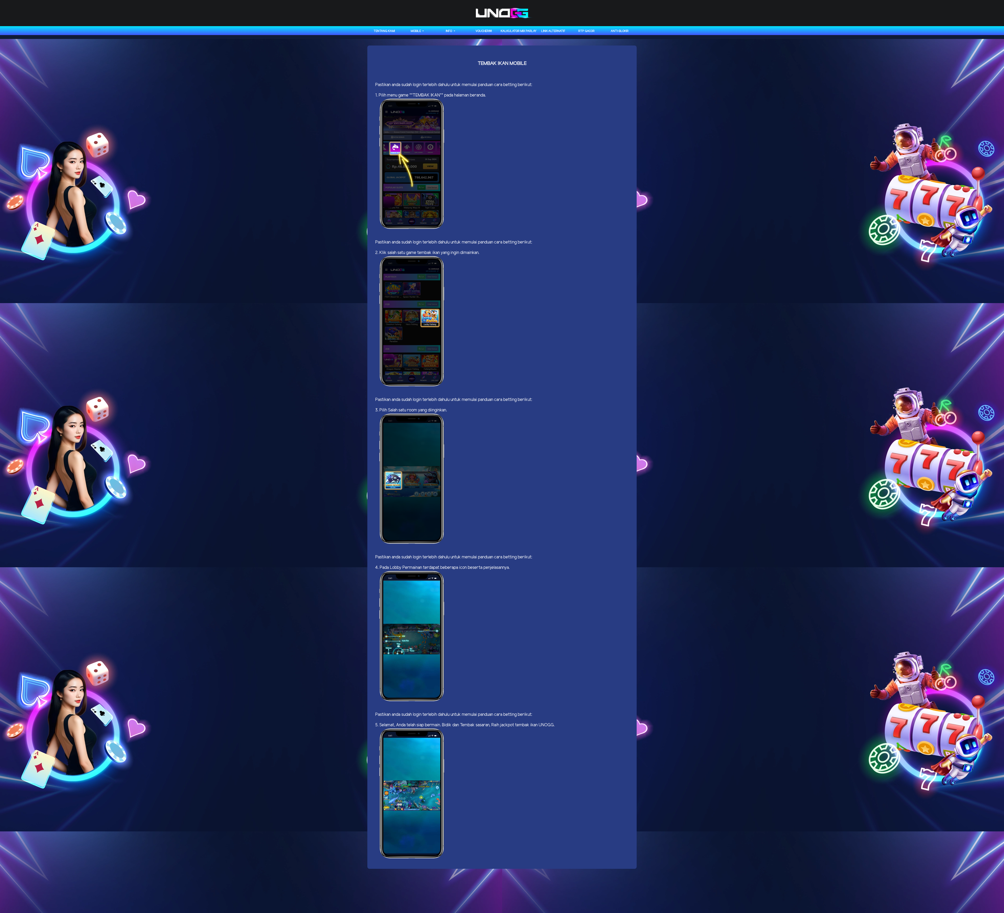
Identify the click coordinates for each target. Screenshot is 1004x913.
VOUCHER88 (484, 31)
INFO (449, 31)
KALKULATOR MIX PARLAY (519, 31)
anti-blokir (620, 31)
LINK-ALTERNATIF (553, 31)
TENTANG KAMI (384, 31)
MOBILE (416, 31)
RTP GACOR (586, 31)
